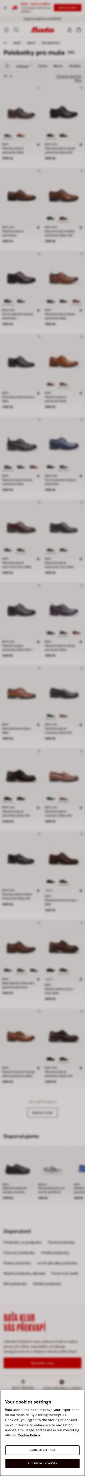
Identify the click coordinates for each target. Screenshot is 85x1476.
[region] (42, 1433)
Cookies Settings (42, 1450)
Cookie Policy (29, 1435)
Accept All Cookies (42, 1463)
